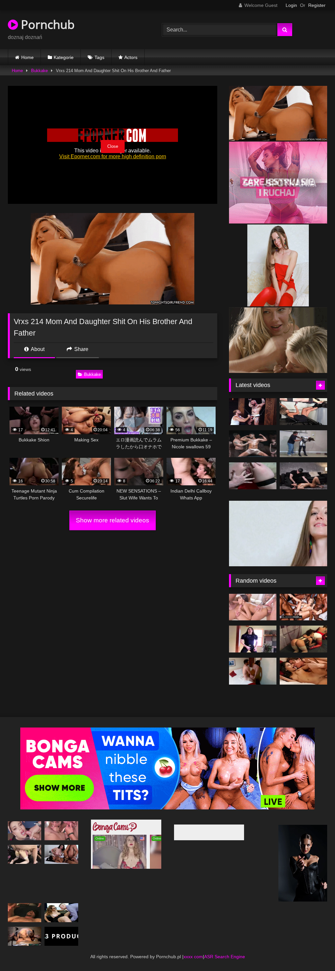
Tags (99, 57)
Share (80, 349)
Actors (130, 57)
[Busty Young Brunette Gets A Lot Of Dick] (61, 830)
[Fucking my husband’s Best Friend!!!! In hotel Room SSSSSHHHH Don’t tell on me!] (252, 671)
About (37, 349)
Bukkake (39, 70)
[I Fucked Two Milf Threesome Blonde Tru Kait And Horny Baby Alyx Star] (61, 854)
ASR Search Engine (224, 956)
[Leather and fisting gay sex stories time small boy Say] (252, 639)
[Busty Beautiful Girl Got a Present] (24, 936)
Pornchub (46, 24)
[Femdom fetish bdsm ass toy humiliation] (303, 411)
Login (291, 5)
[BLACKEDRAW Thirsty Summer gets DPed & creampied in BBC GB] (303, 607)
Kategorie (64, 57)
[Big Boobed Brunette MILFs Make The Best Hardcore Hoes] (303, 443)
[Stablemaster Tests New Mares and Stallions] (252, 443)
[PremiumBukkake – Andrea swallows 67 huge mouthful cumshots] (24, 830)
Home (27, 57)
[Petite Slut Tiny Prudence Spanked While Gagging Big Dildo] (303, 475)
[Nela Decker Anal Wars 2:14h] (24, 854)
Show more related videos (112, 520)
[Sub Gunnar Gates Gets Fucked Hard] (252, 411)
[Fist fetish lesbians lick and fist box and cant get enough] (303, 639)
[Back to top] (315, 951)
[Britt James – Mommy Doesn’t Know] (61, 912)
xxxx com (193, 956)
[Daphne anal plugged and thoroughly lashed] (252, 475)
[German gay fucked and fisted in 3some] (24, 912)
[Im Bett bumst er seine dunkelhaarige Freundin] (303, 671)
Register (317, 5)
